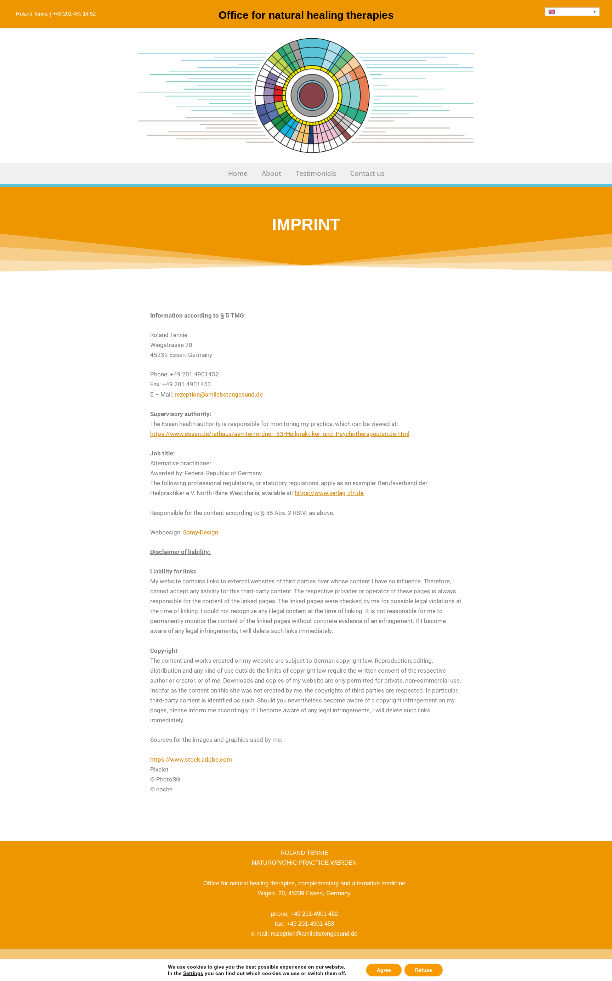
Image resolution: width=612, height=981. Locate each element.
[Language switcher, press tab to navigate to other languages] (572, 11)
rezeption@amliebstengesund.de (219, 394)
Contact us (367, 173)
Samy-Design (200, 532)
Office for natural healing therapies (306, 15)
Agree (384, 970)
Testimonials (315, 173)
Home (238, 173)
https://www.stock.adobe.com (191, 759)
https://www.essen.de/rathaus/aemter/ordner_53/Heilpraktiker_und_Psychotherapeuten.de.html (279, 433)
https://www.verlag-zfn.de (329, 493)
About (271, 173)
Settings (193, 973)
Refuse (423, 970)
